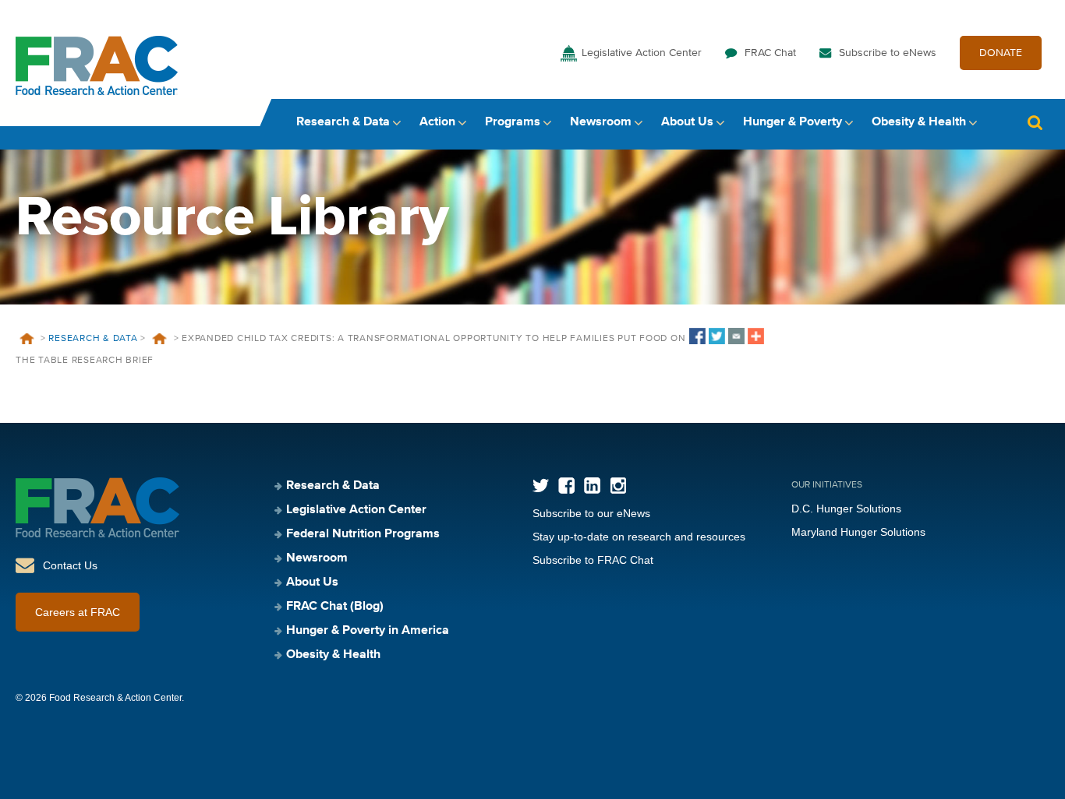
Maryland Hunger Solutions (858, 532)
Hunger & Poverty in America (367, 631)
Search (1034, 122)
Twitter (540, 485)
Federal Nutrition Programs (363, 534)
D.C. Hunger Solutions (846, 508)
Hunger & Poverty (792, 122)
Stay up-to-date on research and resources (638, 536)
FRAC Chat (770, 53)
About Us (687, 122)
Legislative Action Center (642, 53)
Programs (512, 122)
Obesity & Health (919, 122)
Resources (160, 339)
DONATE (1000, 53)
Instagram (618, 485)
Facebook (566, 485)
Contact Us (70, 565)
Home (26, 339)
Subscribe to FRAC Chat (592, 560)
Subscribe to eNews (887, 53)
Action (437, 122)
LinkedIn (592, 485)
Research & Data (343, 122)
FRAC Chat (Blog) (335, 606)
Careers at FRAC (77, 612)
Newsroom (601, 122)
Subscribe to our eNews (591, 513)
